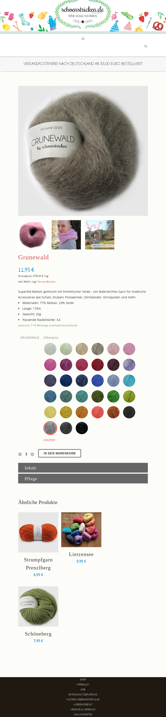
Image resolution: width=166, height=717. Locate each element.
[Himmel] (113, 380)
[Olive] (97, 396)
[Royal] (97, 380)
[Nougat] (82, 412)
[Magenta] (66, 365)
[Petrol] (66, 396)
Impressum (83, 684)
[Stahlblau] (82, 380)
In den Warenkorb (60, 453)
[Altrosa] (113, 349)
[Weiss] (50, 349)
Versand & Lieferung (83, 709)
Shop (83, 679)
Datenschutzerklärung (83, 694)
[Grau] (66, 428)
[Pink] (50, 365)
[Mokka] (129, 412)
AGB (83, 689)
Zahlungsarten (83, 714)
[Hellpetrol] (50, 396)
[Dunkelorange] (113, 412)
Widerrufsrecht (83, 704)
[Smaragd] (82, 396)
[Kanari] (50, 412)
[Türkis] (129, 380)
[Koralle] (97, 412)
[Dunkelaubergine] (50, 380)
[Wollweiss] (66, 349)
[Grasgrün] (113, 396)
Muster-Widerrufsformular (83, 699)
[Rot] (97, 365)
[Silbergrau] (50, 428)
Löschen (49, 440)
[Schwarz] (82, 428)
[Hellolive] (129, 396)
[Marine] (66, 380)
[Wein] (113, 365)
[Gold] (66, 412)
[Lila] (129, 365)
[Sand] (97, 349)
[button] (50, 349)
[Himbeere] (82, 365)
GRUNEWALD (29, 337)
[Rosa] (129, 349)
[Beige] (82, 349)
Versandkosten (47, 281)
